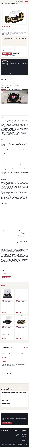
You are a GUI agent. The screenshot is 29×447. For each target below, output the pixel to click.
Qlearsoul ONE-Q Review (20, 303)
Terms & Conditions (25, 440)
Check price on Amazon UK (7, 53)
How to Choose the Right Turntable (8, 373)
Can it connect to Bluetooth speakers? (7, 395)
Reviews (2, 3)
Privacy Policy (24, 439)
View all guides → (25, 347)
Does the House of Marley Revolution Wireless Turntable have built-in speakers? (14, 392)
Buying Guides (13, 3)
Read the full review (16, 53)
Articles (17, 3)
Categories (5, 3)
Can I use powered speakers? (6, 403)
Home (1, 6)
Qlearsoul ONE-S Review (6, 303)
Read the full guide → (5, 357)
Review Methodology (24, 436)
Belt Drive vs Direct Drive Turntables (8, 352)
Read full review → (4, 312)
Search (27, 1)
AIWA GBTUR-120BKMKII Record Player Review (6, 329)
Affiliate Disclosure (25, 437)
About (23, 431)
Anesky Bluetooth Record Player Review (21, 329)
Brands (9, 3)
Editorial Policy (24, 434)
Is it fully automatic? (5, 400)
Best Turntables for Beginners (7, 362)
